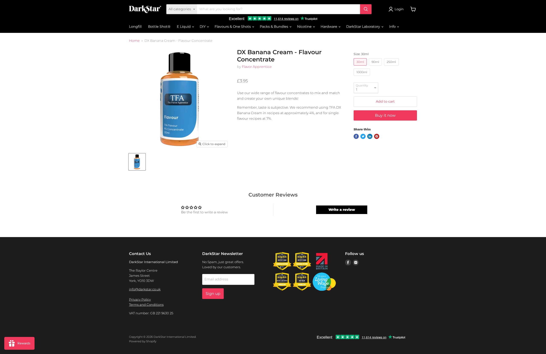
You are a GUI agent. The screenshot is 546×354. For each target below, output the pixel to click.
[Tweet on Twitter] (363, 136)
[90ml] (376, 66)
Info (392, 27)
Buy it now (385, 115)
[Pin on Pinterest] (376, 136)
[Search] (366, 9)
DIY (203, 27)
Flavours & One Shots (233, 27)
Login (399, 9)
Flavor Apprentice (257, 67)
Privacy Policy (140, 299)
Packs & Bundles (274, 27)
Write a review (341, 210)
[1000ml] (362, 77)
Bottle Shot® (159, 27)
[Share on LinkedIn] (369, 136)
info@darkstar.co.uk (145, 289)
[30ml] (361, 66)
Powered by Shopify (142, 341)
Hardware (329, 27)
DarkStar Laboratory (363, 27)
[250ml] (392, 66)
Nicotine (304, 27)
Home (134, 41)
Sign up (213, 293)
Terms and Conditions (146, 305)
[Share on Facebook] (356, 136)
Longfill (135, 27)
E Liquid (184, 27)
